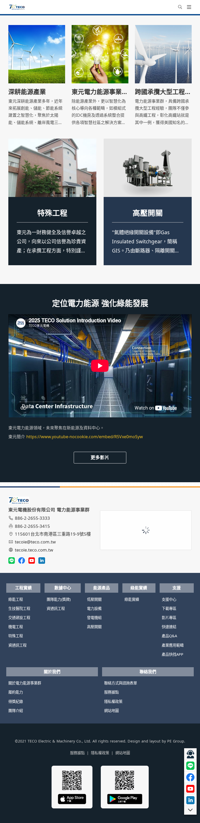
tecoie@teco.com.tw (35, 542)
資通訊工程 (17, 645)
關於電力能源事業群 (24, 682)
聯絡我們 (148, 672)
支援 (176, 588)
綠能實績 (138, 588)
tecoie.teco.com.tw (34, 550)
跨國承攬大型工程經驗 (163, 92)
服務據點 (111, 692)
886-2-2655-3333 (32, 518)
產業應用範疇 (173, 645)
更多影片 (100, 457)
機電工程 (15, 626)
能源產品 (101, 588)
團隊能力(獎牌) (59, 599)
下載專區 (169, 608)
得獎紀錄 (15, 701)
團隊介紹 (15, 710)
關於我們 (52, 672)
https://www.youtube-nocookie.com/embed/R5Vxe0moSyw (84, 437)
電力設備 (94, 608)
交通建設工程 (19, 617)
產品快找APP (172, 654)
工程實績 (23, 588)
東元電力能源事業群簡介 (100, 92)
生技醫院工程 (19, 608)
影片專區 (169, 617)
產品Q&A (169, 635)
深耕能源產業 (27, 92)
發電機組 (94, 617)
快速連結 (169, 626)
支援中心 (169, 599)
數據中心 (62, 588)
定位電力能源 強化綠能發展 (100, 303)
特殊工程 (52, 213)
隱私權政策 (113, 701)
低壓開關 (148, 213)
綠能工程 (15, 599)
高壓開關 (94, 626)
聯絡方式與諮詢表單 (120, 682)
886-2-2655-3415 (32, 526)
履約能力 (15, 692)
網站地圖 (111, 710)
